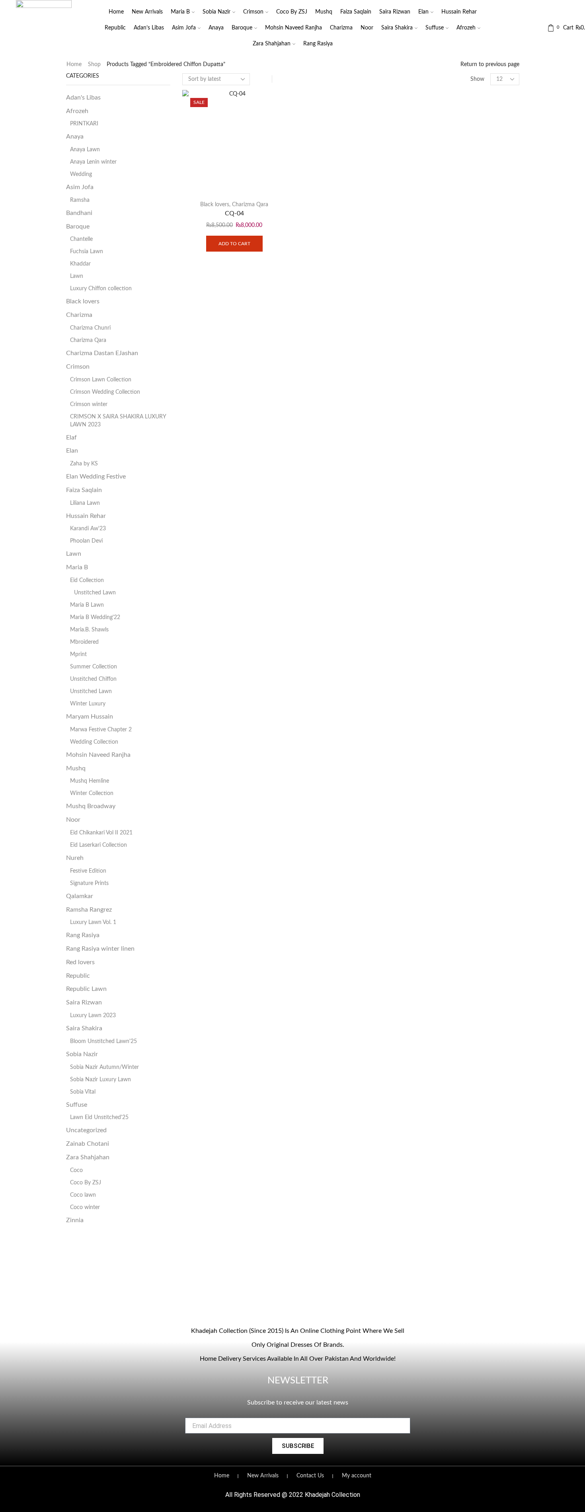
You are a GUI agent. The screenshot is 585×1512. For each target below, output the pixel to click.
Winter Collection (91, 793)
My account (356, 1476)
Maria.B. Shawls (89, 630)
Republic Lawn (86, 989)
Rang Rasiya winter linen (100, 948)
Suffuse (434, 28)
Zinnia (75, 1220)
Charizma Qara (250, 204)
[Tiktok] (314, 1309)
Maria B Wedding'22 (95, 617)
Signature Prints (89, 883)
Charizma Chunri (90, 328)
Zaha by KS (84, 464)
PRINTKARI (84, 124)
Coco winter (85, 1207)
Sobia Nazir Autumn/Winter (104, 1067)
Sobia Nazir (216, 12)
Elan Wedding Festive (96, 476)
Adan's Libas (83, 97)
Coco (76, 1170)
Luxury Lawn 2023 (93, 1015)
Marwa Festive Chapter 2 (101, 730)
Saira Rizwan (394, 12)
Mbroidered (84, 642)
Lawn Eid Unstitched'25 (99, 1117)
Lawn (76, 276)
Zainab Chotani (87, 1144)
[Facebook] (265, 1309)
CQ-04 (234, 213)
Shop (94, 64)
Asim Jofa (184, 28)
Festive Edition (88, 871)
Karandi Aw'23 (88, 528)
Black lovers (214, 204)
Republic (115, 28)
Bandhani (79, 213)
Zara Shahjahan (272, 44)
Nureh (75, 858)
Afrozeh (466, 28)
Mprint (78, 654)
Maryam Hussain (89, 716)
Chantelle (81, 239)
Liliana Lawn (85, 503)
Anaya (216, 28)
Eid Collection (87, 580)
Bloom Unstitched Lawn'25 (103, 1041)
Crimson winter (88, 404)
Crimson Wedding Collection (105, 392)
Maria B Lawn (87, 605)
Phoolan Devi (86, 541)
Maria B (180, 12)
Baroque (242, 28)
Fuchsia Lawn (86, 251)
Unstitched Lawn (95, 593)
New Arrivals (147, 12)
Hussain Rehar (459, 12)
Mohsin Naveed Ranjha (293, 28)
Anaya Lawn (85, 149)
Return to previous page (489, 64)
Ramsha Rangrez (89, 909)
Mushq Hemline (89, 781)
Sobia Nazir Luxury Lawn (100, 1079)
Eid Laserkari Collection (98, 845)
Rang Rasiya (318, 44)
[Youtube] (298, 1309)
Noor (367, 28)
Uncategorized (86, 1130)
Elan (423, 12)
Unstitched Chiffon (93, 679)
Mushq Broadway (90, 806)
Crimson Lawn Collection (100, 380)
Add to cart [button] (234, 243)
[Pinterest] (330, 1309)
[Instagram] (281, 1309)
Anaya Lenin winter (93, 162)
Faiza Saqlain (355, 12)
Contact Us (310, 1476)
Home (116, 12)
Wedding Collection (94, 742)
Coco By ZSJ (291, 12)
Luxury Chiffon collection (101, 288)
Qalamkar (79, 896)
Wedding (81, 174)
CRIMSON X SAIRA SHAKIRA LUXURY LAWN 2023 (118, 421)
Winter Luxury (87, 704)
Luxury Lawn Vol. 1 (93, 922)
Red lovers (80, 962)
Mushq (323, 12)
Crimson (253, 12)
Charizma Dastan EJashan (102, 353)
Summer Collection (93, 667)
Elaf (71, 437)
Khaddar (80, 264)
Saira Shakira (397, 28)
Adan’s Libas (149, 28)
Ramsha (80, 200)
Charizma (341, 28)
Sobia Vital (83, 1092)
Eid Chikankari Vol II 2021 (101, 833)
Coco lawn (83, 1195)
